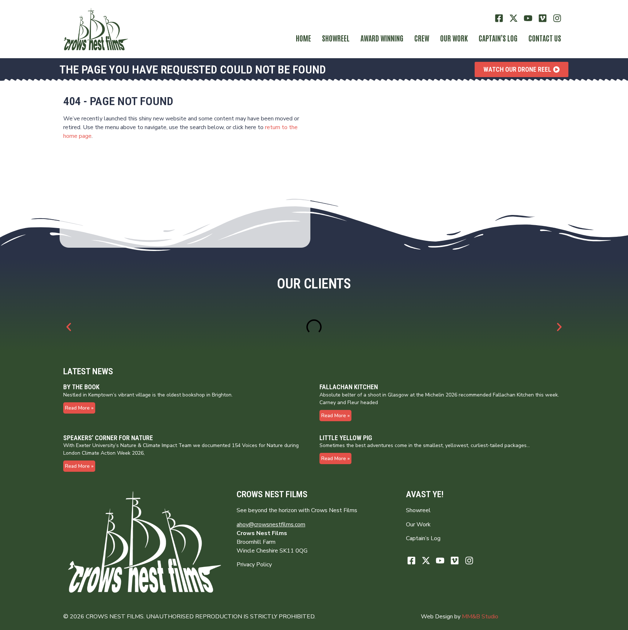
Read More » (79, 407)
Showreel (336, 38)
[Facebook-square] (499, 18)
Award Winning (382, 38)
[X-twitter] (513, 18)
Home (303, 38)
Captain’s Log (423, 538)
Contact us (544, 38)
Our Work (454, 38)
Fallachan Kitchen (348, 387)
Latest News (88, 371)
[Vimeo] (542, 18)
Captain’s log (498, 38)
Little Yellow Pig (345, 438)
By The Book (81, 387)
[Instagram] (557, 18)
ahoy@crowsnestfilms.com (271, 525)
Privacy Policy (254, 565)
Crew (421, 38)
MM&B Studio (480, 617)
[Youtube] (528, 18)
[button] (68, 327)
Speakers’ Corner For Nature (108, 438)
